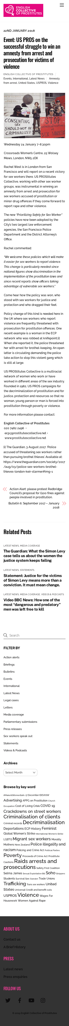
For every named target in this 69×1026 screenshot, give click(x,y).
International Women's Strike (49, 833)
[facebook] (20, 1000)
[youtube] (32, 1000)
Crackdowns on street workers (32, 811)
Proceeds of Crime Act (35, 856)
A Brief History (14, 947)
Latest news (13, 969)
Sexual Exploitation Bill (34, 873)
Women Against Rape (32, 900)
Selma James (12, 873)
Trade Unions (47, 878)
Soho (50, 873)
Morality (56, 839)
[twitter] (8, 1000)
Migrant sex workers (32, 838)
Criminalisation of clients (31, 817)
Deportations (13, 828)
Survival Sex (22, 878)
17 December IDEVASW (37, 795)
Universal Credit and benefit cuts (33, 889)
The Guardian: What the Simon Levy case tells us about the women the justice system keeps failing (34, 556)
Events (7, 78)
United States (26, 82)
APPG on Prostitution (35, 800)
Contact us (11, 939)
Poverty (12, 855)
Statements (27, 570)
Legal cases (11, 700)
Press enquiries (15, 977)
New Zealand (22, 844)
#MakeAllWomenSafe (14, 795)
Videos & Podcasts (52, 594)
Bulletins (9, 671)
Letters (8, 707)
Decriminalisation (44, 822)
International (20, 78)
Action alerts (11, 657)
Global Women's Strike (19, 833)
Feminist (49, 828)
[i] (59, 338)
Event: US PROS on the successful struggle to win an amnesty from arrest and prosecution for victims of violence (31, 52)
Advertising (12, 800)
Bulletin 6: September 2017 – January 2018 (33, 505)
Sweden (34, 879)
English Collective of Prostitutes (28, 74)
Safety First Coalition (48, 868)
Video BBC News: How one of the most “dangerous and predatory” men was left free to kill (32, 605)
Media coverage (30, 545)
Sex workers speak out (17, 736)
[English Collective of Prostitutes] (23, 15)
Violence (53, 82)
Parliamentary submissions (20, 721)
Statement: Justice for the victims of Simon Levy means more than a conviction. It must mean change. (32, 580)
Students (9, 878)
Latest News (37, 78)
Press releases (12, 729)
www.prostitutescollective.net (25, 438)
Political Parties (52, 850)
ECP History (32, 828)
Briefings (9, 664)
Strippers (60, 873)
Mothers (8, 844)
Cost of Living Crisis (27, 806)
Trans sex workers (36, 884)
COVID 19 (47, 806)
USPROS (41, 82)
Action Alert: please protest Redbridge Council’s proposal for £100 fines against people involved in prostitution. (37, 493)
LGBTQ (7, 839)
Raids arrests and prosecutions (30, 864)
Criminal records (12, 823)
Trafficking (14, 883)
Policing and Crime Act (30, 850)
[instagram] (44, 1000)
